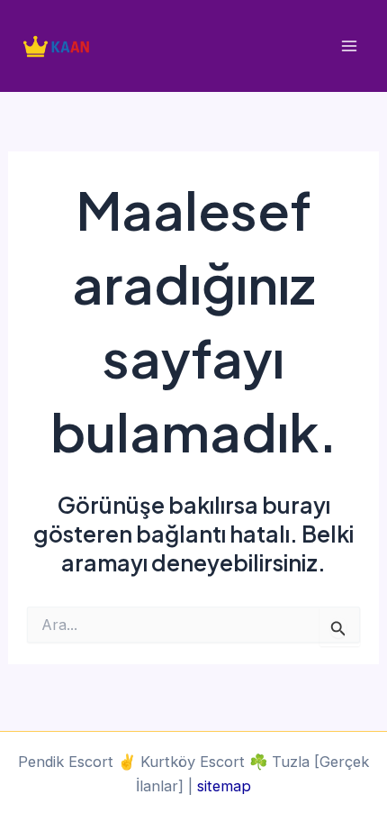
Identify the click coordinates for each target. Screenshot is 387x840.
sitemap (224, 786)
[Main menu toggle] (348, 46)
